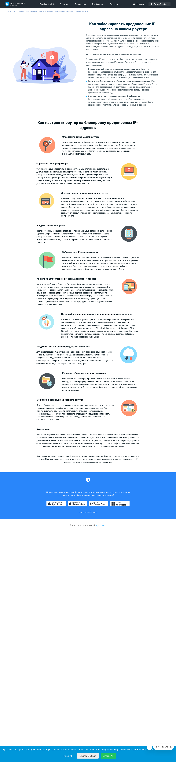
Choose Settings (88, 756)
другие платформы (88, 512)
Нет (103, 526)
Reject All (67, 756)
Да (97, 526)
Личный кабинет (161, 4)
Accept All (108, 756)
